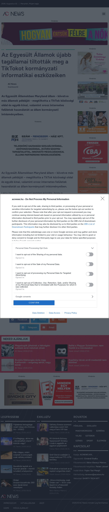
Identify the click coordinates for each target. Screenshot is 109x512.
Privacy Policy (70, 313)
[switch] (89, 254)
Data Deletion (38, 313)
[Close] (103, 199)
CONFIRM (34, 303)
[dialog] (54, 256)
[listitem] (54, 248)
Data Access (54, 313)
